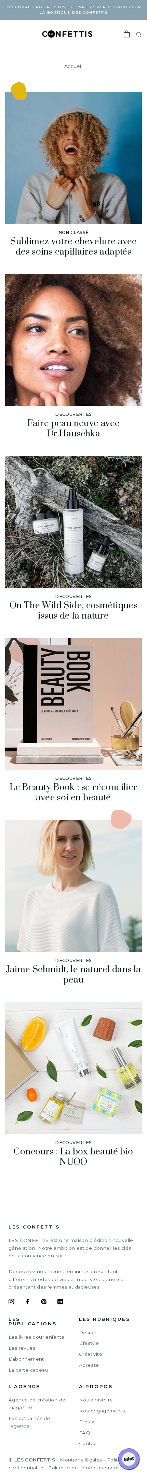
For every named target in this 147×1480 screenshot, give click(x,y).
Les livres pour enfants (36, 1337)
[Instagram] (11, 1302)
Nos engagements (102, 1410)
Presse (87, 1421)
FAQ (84, 1432)
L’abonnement (26, 1359)
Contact (88, 1443)
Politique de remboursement (83, 1467)
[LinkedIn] (60, 1302)
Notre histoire (96, 1399)
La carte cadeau (28, 1370)
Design (87, 1332)
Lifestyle (89, 1343)
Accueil (73, 66)
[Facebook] (27, 1302)
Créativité (90, 1354)
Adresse (89, 1365)
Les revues (22, 1348)
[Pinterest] (43, 1302)
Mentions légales (81, 1460)
